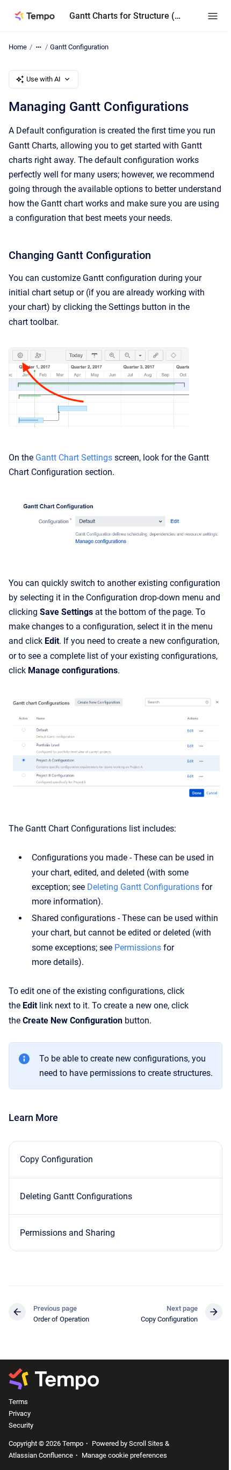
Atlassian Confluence (41, 1455)
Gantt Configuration (79, 47)
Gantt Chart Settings (73, 457)
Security (21, 1425)
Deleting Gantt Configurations (143, 887)
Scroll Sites (146, 1443)
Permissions (137, 947)
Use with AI (43, 79)
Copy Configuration (56, 1159)
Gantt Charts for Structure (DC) (127, 16)
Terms (18, 1402)
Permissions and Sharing (67, 1233)
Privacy (20, 1413)
